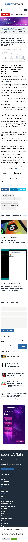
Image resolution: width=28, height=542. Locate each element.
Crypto (3, 526)
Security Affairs (14, 205)
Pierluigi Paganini (6, 49)
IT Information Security (7, 202)
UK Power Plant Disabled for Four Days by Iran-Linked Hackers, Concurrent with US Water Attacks (16, 384)
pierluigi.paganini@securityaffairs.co (11, 464)
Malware (4, 508)
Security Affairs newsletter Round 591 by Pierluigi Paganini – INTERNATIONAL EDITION (17, 395)
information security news (7, 198)
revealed (23, 138)
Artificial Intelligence (8, 501)
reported (9, 128)
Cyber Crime (10, 369)
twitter (23, 189)
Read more (5, 245)
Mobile (3, 511)
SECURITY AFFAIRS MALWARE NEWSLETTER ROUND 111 (15, 374)
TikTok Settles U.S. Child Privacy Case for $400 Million (13, 241)
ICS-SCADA (4, 523)
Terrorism (4, 521)
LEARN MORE (7, 469)
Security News (5, 209)
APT (8, 28)
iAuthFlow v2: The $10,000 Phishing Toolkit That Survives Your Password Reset (13, 288)
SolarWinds (12, 209)
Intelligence (6, 29)
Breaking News (15, 28)
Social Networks (6, 518)
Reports (3, 513)
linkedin (14, 189)
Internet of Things (7, 504)
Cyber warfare (10, 389)
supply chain (6, 81)
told (2, 95)
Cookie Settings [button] (6, 538)
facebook (6, 189)
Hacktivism (4, 496)
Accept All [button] (14, 538)
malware (15, 202)
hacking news (11, 195)
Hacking (24, 28)
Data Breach (5, 489)
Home (2, 28)
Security (9, 377)
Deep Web (4, 491)
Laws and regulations (12, 359)
